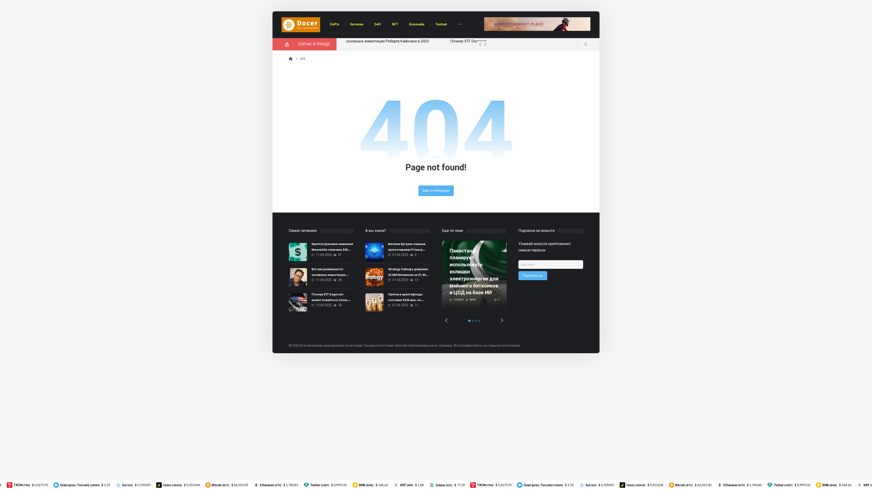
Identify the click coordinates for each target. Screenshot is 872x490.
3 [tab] (476, 321)
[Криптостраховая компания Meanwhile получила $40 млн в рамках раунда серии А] (298, 252)
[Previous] (480, 44)
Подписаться (533, 275)
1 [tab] (469, 321)
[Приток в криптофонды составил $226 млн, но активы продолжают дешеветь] (374, 302)
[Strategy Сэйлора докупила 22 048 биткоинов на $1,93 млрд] (374, 277)
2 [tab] (472, 321)
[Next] (485, 44)
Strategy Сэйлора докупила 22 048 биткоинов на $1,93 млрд (408, 274)
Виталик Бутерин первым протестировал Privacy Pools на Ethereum (407, 249)
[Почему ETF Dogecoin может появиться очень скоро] (298, 302)
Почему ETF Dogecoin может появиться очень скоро (390, 41)
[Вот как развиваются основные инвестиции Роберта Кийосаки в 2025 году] (298, 277)
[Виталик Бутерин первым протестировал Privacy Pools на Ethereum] (374, 252)
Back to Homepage (436, 191)
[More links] (460, 25)
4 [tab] (479, 321)
